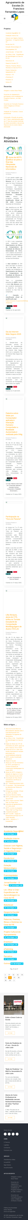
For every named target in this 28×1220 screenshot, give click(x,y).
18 (18, 977)
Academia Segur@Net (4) (13, 33)
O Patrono (7, 1142)
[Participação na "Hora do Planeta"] (14, 507)
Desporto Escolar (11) (12, 63)
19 (5, 980)
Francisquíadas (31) (11, 49)
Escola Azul (9, 858)
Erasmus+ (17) (10, 74)
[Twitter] (13, 1134)
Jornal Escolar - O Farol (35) (14, 52)
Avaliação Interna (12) (12, 35)
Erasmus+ (8, 942)
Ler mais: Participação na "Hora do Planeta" (14, 578)
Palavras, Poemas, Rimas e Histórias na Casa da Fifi (13, 922)
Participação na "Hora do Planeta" (13, 518)
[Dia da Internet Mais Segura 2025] (14, 323)
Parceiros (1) (9, 79)
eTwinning (8, 949)
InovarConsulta (8, 1167)
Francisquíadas (11, 875)
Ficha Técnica (8, 1209)
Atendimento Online (9, 1159)
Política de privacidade (10, 1208)
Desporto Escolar (11, 761)
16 (10, 977)
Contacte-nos (8, 1150)
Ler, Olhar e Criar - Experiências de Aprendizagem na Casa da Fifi (15, 740)
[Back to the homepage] (14, 18)
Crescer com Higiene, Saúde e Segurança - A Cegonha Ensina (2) (14, 40)
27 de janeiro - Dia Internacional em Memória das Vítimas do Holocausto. (15, 787)
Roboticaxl (8, 905)
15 (5, 977)
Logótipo (6, 1145)
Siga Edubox (7, 1165)
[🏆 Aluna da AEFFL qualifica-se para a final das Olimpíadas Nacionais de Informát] (14, 150)
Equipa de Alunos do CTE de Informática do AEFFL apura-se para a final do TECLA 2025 (15, 745)
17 (14, 977)
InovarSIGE (7, 1162)
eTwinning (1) (9, 77)
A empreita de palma (12, 812)
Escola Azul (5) (10, 44)
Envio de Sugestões (9, 1211)
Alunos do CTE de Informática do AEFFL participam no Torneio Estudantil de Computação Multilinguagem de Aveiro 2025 (15, 766)
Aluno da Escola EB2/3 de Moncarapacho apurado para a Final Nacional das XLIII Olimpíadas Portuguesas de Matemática (14, 732)
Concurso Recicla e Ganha (13, 795)
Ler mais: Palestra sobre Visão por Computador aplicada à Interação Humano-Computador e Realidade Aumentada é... (14, 487)
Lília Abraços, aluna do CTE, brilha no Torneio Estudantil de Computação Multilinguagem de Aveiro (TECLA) (14, 622)
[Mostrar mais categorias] (22, 888)
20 (10, 980)
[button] (4, 18)
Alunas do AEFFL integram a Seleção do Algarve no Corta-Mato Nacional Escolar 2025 (14, 774)
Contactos (7, 1147)
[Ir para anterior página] (5, 974)
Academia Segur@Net (11, 338)
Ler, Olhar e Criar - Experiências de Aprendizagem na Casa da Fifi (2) (15, 56)
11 (9, 974)
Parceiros (8, 956)
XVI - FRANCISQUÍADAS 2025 (14, 783)
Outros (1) (8, 82)
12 (13, 974)
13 (17, 974)
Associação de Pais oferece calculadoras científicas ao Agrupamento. (14, 779)
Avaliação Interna (11, 838)
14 (22, 974)
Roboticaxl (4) (10, 61)
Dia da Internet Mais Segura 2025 (13, 333)
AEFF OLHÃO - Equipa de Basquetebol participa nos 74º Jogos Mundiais (14, 815)
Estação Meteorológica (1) (13, 47)
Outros (7, 963)
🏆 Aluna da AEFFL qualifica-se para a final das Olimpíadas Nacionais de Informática (14, 163)
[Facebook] (5, 1134)
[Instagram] (9, 1134)
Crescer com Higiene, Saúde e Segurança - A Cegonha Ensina (13, 848)
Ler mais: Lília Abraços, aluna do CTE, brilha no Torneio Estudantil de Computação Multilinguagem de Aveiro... (14, 711)
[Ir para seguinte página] (14, 980)
